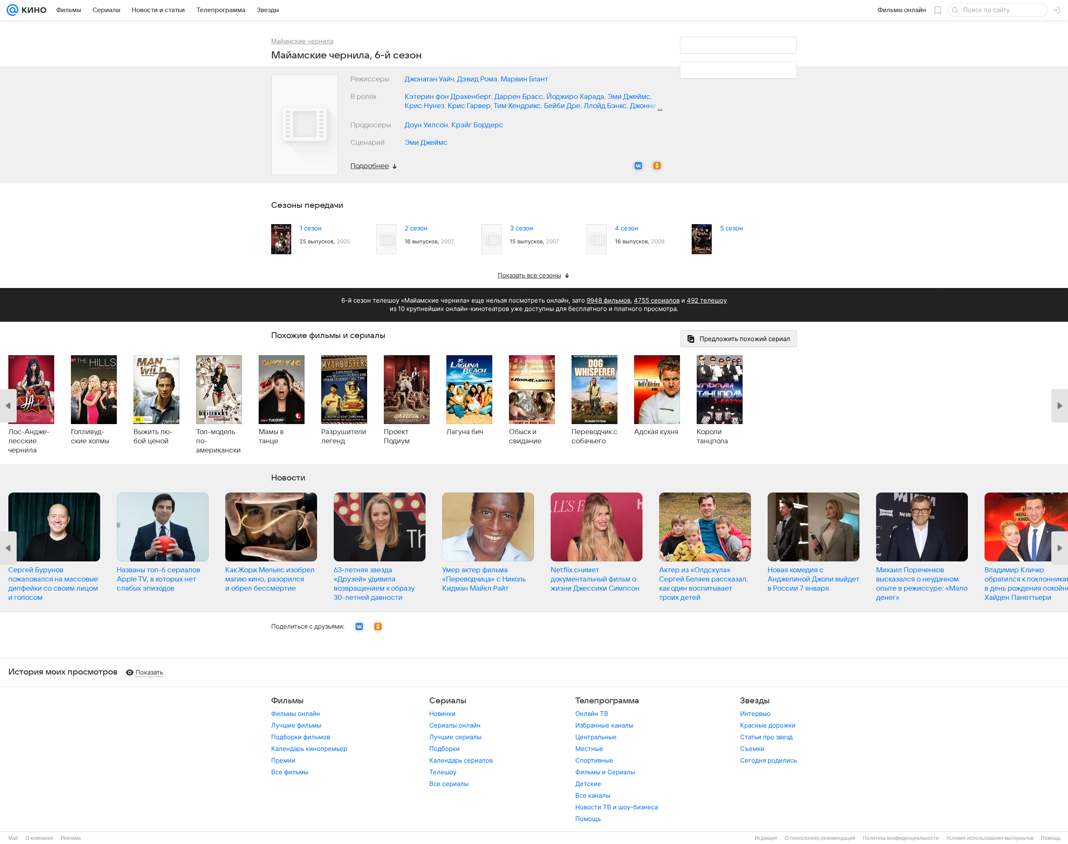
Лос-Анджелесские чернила (29, 441)
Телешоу (442, 772)
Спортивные (594, 760)
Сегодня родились (768, 760)
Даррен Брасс (518, 97)
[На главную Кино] (32, 10)
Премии (283, 760)
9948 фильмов (608, 300)
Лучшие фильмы (296, 725)
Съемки (752, 749)
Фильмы (287, 700)
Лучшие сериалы (455, 737)
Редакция (766, 838)
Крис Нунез (424, 106)
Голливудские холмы (90, 436)
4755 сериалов (657, 300)
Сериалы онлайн (455, 725)
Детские (588, 784)
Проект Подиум (397, 436)
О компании (39, 838)
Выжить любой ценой (153, 436)
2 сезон (416, 228)
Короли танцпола (712, 436)
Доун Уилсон (426, 125)
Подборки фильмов (300, 737)
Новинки (442, 714)
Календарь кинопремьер (309, 749)
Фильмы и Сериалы (605, 772)
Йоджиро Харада (575, 97)
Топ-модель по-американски (218, 441)
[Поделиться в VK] (638, 166)
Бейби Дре (562, 106)
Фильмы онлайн (295, 714)
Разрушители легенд (343, 436)
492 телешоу (707, 300)
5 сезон (731, 228)
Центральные (596, 737)
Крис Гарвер (469, 106)
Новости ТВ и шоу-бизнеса (616, 807)
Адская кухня (656, 432)
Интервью (755, 714)
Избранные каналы (604, 725)
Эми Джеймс (628, 97)
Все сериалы (449, 784)
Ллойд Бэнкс (605, 106)
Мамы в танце (271, 436)
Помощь (588, 819)
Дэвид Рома (477, 79)
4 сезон (626, 228)
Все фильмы (289, 772)
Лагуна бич (464, 432)
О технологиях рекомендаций (820, 838)
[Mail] (12, 10)
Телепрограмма (607, 700)
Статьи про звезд (766, 737)
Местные (589, 749)
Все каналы (592, 795)
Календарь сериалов (461, 760)
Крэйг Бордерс (477, 125)
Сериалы (447, 700)
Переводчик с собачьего (594, 436)
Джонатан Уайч (429, 79)
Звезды (755, 700)
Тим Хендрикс (517, 106)
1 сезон (311, 228)
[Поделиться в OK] (657, 166)
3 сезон (521, 228)
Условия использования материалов (989, 838)
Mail (13, 838)
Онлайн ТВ (591, 714)
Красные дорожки (768, 725)
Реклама (71, 838)
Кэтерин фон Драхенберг (448, 97)
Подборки (444, 749)
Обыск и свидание (525, 436)
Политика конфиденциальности (901, 838)
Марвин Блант (524, 79)
